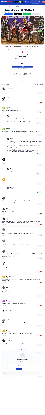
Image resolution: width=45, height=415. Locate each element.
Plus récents (41, 84)
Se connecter (19, 369)
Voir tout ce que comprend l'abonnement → (22, 80)
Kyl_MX (7, 319)
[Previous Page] (20, 349)
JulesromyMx (9, 197)
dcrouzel (8, 107)
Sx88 (7, 330)
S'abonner (26, 369)
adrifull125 (8, 310)
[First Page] (19, 349)
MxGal (7, 300)
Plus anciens (36, 84)
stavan (11, 115)
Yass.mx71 (8, 229)
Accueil (6, 6)
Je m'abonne (22, 66)
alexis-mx (8, 287)
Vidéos (9, 6)
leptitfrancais (9, 88)
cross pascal (9, 276)
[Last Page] (26, 349)
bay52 (7, 179)
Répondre (4, 102)
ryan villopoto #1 (9, 340)
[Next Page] (24, 349)
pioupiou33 (8, 250)
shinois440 (8, 97)
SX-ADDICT (12, 187)
